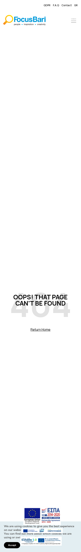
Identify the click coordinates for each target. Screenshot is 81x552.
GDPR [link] (47, 5)
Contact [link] (66, 5)
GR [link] (76, 5)
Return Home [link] (40, 329)
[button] (74, 20)
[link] (24, 21)
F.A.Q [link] (56, 5)
